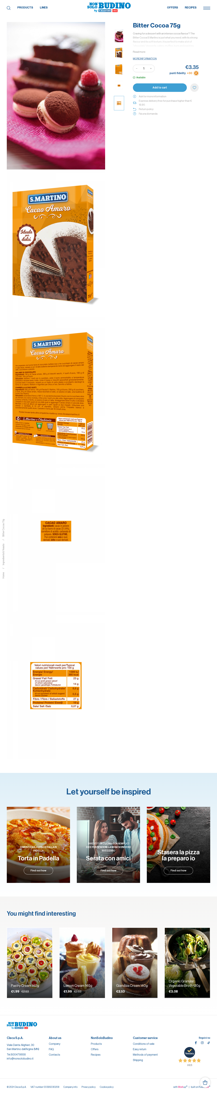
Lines (44, 7)
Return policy (146, 109)
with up (180, 1086)
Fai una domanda (148, 113)
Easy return (139, 1049)
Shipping (138, 1060)
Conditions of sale (143, 1043)
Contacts (54, 1054)
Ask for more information (152, 96)
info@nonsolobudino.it (20, 1058)
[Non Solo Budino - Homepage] (109, 7)
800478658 (18, 1054)
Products (25, 7)
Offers (172, 7)
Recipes (190, 7)
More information (145, 58)
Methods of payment (145, 1054)
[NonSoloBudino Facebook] (195, 1042)
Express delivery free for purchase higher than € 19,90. (165, 102)
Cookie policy (107, 1087)
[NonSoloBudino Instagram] (202, 1042)
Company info (70, 1087)
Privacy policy (89, 1087)
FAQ (51, 1049)
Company (54, 1043)
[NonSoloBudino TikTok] (208, 1042)
